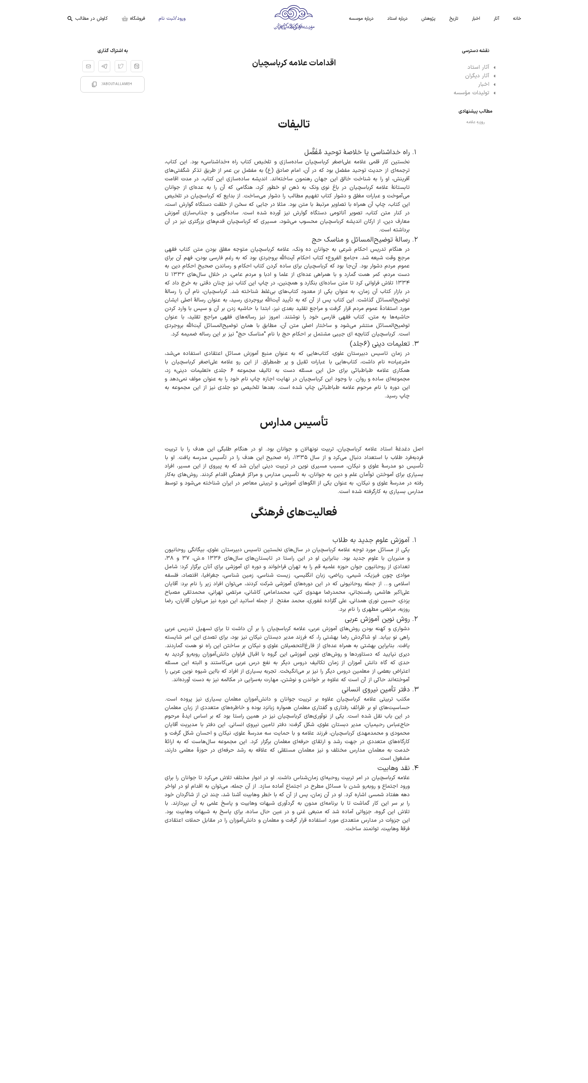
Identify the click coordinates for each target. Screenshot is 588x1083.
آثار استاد (478, 67)
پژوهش (428, 18)
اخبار (476, 18)
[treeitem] (475, 67)
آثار (496, 18)
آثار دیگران (477, 76)
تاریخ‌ (453, 18)
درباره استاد (397, 18)
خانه (517, 18)
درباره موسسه (361, 18)
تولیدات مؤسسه (471, 93)
